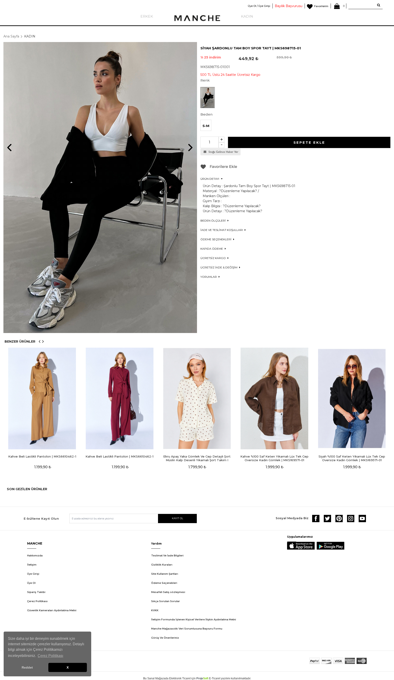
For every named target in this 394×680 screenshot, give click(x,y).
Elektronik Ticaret (180, 678)
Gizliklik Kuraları (161, 564)
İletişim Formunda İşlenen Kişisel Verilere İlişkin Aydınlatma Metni (193, 619)
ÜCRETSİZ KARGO (213, 258)
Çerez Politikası (37, 601)
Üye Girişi (33, 573)
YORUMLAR (209, 276)
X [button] (68, 667)
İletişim (31, 564)
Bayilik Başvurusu (288, 6)
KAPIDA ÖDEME (212, 248)
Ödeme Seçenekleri (164, 583)
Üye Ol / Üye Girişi (259, 6)
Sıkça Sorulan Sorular (165, 601)
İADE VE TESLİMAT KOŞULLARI (222, 230)
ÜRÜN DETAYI (210, 178)
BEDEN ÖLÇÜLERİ (213, 220)
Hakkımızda (35, 555)
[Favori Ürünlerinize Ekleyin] (218, 168)
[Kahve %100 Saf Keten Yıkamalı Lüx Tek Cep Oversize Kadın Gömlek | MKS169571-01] (274, 398)
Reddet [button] (27, 667)
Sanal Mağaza (156, 678)
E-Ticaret (214, 678)
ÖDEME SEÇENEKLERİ (216, 239)
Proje (202, 678)
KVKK (154, 610)
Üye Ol (31, 583)
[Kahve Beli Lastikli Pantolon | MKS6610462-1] (42, 398)
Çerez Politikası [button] (50, 656)
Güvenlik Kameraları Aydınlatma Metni (51, 610)
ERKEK (146, 16)
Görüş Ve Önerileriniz (165, 637)
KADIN (247, 16)
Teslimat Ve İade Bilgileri (167, 555)
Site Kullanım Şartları (164, 573)
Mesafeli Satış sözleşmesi (168, 592)
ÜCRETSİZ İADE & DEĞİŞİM (219, 267)
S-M (205, 126)
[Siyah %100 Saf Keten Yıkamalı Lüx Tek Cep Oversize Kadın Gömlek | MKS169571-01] (351, 398)
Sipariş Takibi (36, 592)
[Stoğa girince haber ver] (220, 154)
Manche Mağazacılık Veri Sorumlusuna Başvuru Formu (186, 628)
